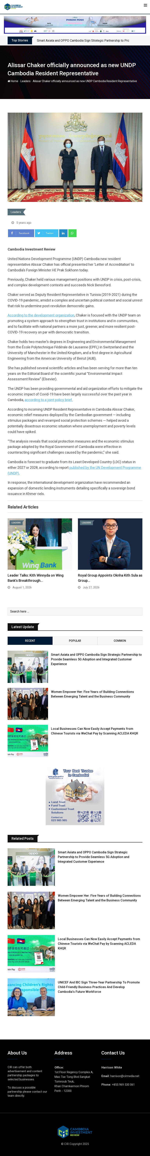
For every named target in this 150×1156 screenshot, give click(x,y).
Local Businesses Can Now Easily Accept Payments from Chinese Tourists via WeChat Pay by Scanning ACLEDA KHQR (99, 943)
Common (120, 640)
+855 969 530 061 (123, 1084)
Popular (75, 640)
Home (14, 81)
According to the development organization (41, 315)
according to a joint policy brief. (49, 400)
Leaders (25, 81)
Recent (30, 640)
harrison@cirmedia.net (124, 1076)
